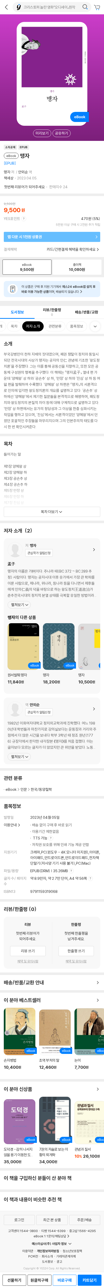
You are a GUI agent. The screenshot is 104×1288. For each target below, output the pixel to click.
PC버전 (33, 1256)
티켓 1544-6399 (53, 1231)
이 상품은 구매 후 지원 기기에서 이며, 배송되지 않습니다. (58, 289)
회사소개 (47, 1256)
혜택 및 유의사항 (27, 961)
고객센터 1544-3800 (23, 1231)
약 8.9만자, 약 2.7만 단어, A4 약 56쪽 (59, 878)
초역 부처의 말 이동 (55, 1042)
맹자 (7, 172)
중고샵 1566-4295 (82, 1231)
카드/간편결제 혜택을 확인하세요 (71, 249)
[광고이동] (85, 7)
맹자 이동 (58, 656)
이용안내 (10, 825)
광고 (59, 1262)
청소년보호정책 (72, 1251)
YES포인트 (12, 218)
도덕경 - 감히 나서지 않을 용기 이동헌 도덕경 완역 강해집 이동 (19, 1131)
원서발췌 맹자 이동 (23, 656)
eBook (11, 789)
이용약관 (27, 1251)
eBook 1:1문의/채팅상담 (50, 1236)
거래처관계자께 (66, 1256)
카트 (97, 8)
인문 (23, 789)
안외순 (23, 172)
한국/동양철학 (41, 789)
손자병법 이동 (19, 1041)
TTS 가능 (40, 838)
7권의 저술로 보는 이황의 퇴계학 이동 (55, 1130)
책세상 (9, 178)
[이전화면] (6, 7)
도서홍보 (47, 1262)
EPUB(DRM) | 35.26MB (49, 870)
